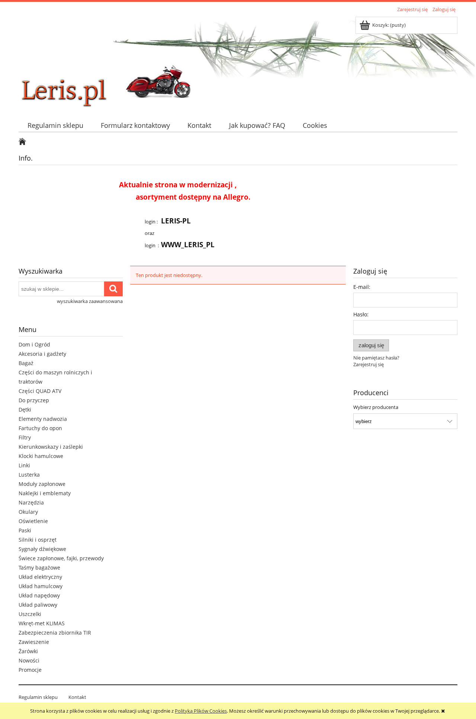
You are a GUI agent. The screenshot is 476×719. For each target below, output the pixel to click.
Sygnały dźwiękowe (42, 548)
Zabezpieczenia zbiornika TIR (55, 632)
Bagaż (26, 363)
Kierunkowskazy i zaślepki (51, 446)
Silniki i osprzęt (38, 539)
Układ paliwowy (38, 604)
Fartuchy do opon (40, 428)
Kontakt (77, 697)
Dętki (25, 409)
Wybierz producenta (375, 407)
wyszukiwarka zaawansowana (90, 301)
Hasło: (361, 314)
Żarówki (28, 651)
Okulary (28, 511)
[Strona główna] (74, 62)
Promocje (30, 669)
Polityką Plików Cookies (201, 710)
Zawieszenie (34, 641)
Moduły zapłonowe (42, 483)
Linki (24, 465)
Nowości (29, 660)
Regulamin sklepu (38, 697)
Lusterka (29, 474)
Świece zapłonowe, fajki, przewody (61, 558)
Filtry (25, 437)
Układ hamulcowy (40, 586)
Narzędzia (31, 502)
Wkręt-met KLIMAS (42, 623)
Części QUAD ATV (40, 390)
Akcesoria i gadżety (42, 353)
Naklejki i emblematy (45, 493)
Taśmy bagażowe (39, 567)
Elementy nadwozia (43, 418)
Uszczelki (30, 614)
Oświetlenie (33, 521)
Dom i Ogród (34, 344)
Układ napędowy (39, 595)
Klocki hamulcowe (41, 456)
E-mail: (361, 286)
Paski (25, 530)
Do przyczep (34, 400)
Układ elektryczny (40, 576)
